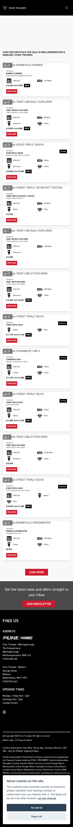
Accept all (36, 807)
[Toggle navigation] (66, 7)
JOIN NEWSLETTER (38, 604)
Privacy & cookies (24, 740)
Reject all (36, 816)
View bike (11, 91)
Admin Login (8, 740)
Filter (60, 21)
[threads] (5, 712)
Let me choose (47, 798)
